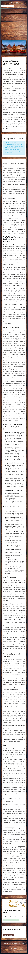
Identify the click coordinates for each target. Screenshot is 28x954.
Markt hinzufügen (8, 935)
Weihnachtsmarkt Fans (13, 3)
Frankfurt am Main (17, 181)
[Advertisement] (14, 24)
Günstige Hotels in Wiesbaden (11, 919)
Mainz (20, 174)
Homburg (18, 868)
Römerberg (13, 834)
